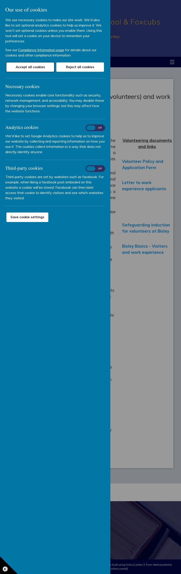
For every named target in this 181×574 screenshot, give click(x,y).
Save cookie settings (27, 217)
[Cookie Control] (9, 565)
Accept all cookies (30, 67)
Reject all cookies (80, 67)
